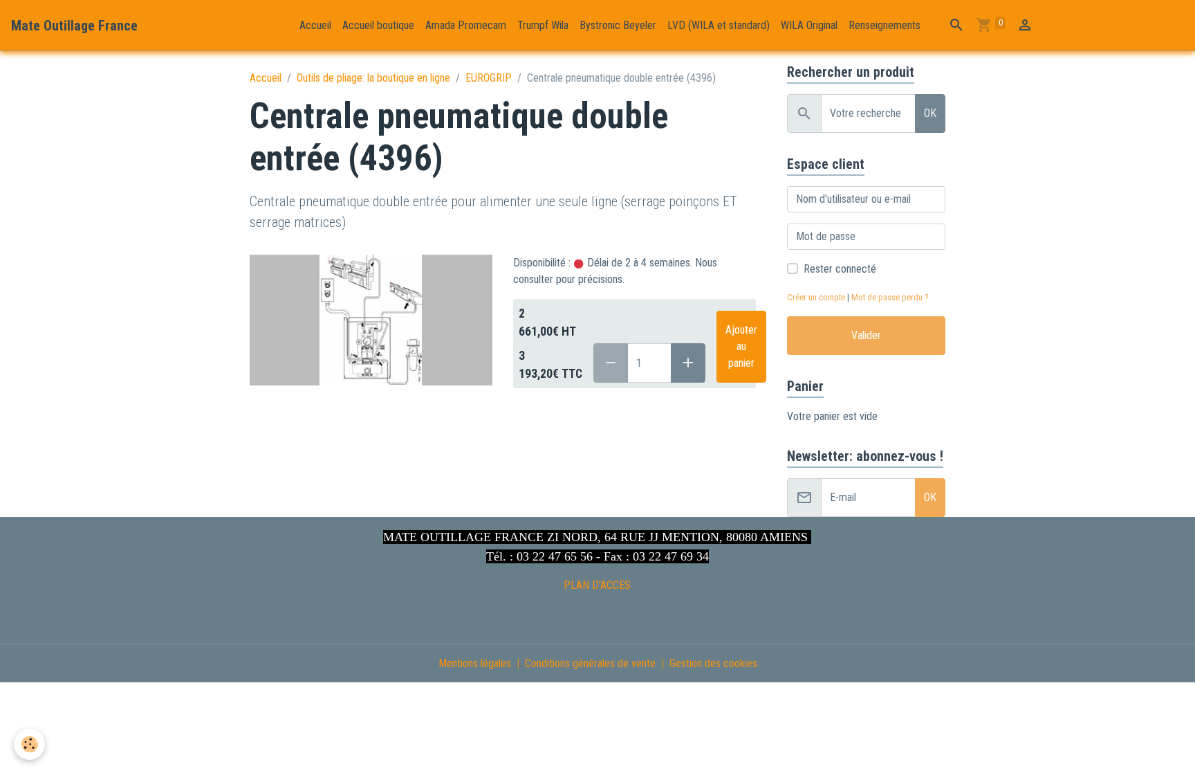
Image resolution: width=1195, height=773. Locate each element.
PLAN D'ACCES (597, 585)
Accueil (315, 25)
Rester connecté (840, 268)
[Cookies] (29, 744)
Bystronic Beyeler (618, 25)
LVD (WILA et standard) (718, 25)
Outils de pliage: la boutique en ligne (373, 77)
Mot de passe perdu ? (890, 297)
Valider (866, 335)
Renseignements (884, 25)
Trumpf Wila (542, 25)
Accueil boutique (378, 25)
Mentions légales (474, 663)
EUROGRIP (488, 77)
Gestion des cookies (713, 663)
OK (930, 113)
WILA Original (809, 25)
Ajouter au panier (741, 346)
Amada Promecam (465, 25)
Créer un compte (816, 297)
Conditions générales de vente (590, 663)
